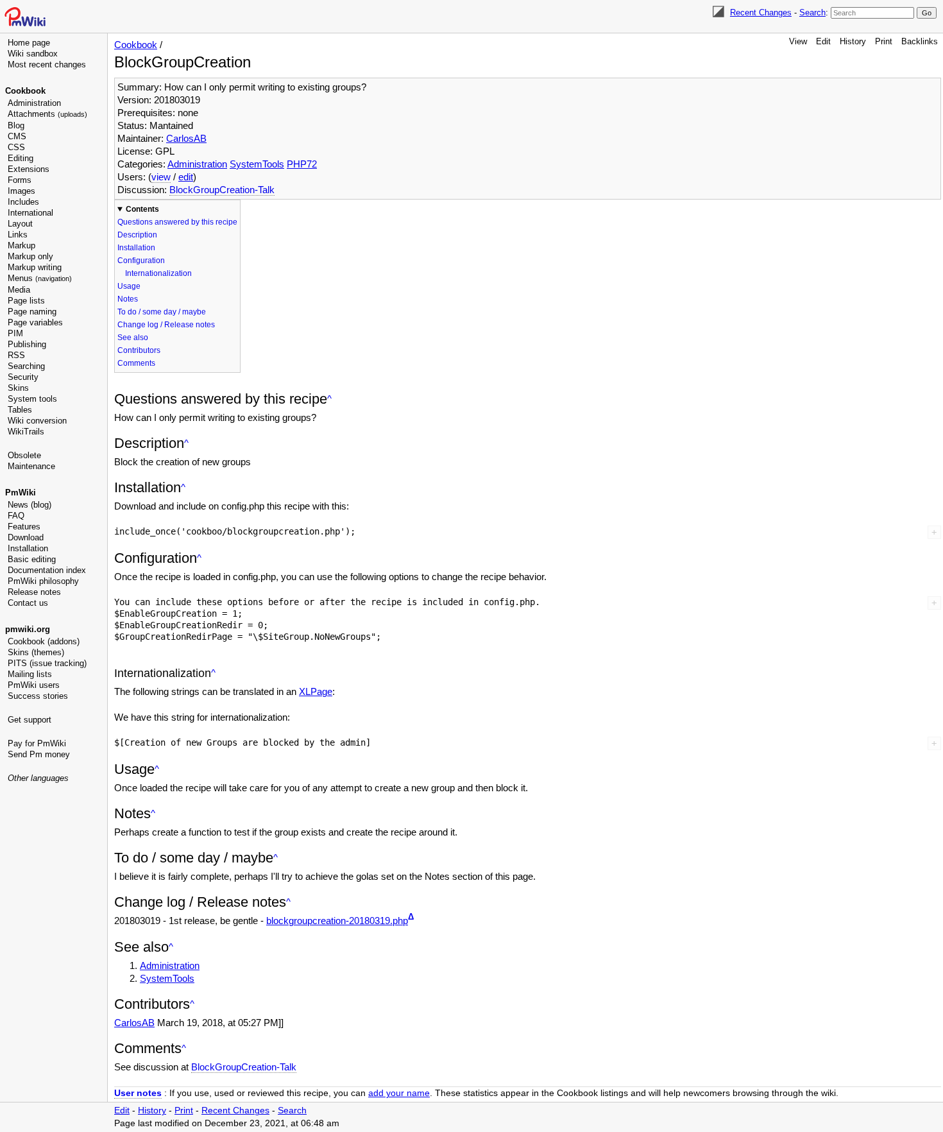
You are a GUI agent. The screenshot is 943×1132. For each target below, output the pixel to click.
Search (812, 12)
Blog (16, 125)
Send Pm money (39, 754)
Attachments (47, 114)
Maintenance (31, 466)
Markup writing (35, 267)
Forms (19, 180)
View (798, 41)
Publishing (27, 344)
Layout (20, 223)
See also (132, 337)
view (161, 176)
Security (23, 377)
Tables (20, 410)
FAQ (16, 515)
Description (137, 234)
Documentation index (47, 570)
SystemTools (257, 164)
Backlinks (919, 41)
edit (185, 176)
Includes (23, 202)
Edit (823, 41)
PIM (15, 333)
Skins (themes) (36, 652)
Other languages (38, 778)
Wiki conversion (37, 420)
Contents (142, 209)
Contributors (138, 350)
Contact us (28, 603)
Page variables (35, 322)
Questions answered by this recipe (177, 222)
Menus (40, 278)
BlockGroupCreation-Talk (222, 189)
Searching (26, 366)
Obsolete (24, 455)
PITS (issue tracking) (47, 663)
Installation (28, 548)
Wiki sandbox (33, 53)
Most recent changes (47, 64)
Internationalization (158, 273)
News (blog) (29, 505)
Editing (20, 158)
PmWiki (20, 492)
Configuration (141, 260)
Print (883, 41)
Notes (127, 299)
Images (21, 191)
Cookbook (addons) (44, 641)
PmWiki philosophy (43, 581)
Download (26, 537)
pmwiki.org (27, 629)
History (853, 41)
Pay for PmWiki (37, 743)
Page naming (32, 311)
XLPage (315, 691)
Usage (128, 286)
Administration (34, 103)
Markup (21, 245)
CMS (17, 136)
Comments (136, 363)
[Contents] (329, 398)
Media (19, 290)
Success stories (38, 696)
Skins (18, 388)
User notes (138, 1093)
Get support (29, 720)
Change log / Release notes (166, 324)
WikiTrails (26, 431)
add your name (399, 1093)
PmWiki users (34, 685)
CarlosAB (186, 138)
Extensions (28, 169)
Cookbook (25, 91)
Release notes (34, 592)
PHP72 (302, 164)
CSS (16, 147)
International (30, 213)
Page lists (26, 300)
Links (18, 234)
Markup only (30, 256)
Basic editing (32, 559)
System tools (32, 399)
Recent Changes (761, 12)
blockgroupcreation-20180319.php (337, 920)
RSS (16, 355)
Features (24, 526)
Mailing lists (30, 674)
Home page (29, 42)
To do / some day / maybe (161, 311)
